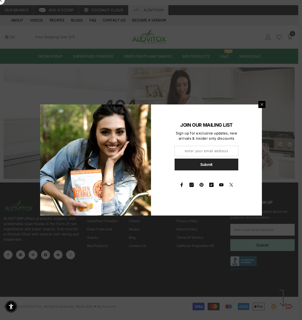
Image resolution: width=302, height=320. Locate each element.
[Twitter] (231, 185)
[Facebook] (182, 185)
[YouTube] (221, 185)
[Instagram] (192, 185)
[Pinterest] (201, 185)
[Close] (261, 104)
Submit (206, 164)
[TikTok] (211, 185)
